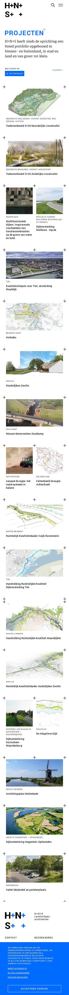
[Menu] (60, 4)
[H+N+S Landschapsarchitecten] (15, 920)
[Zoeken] (52, 4)
